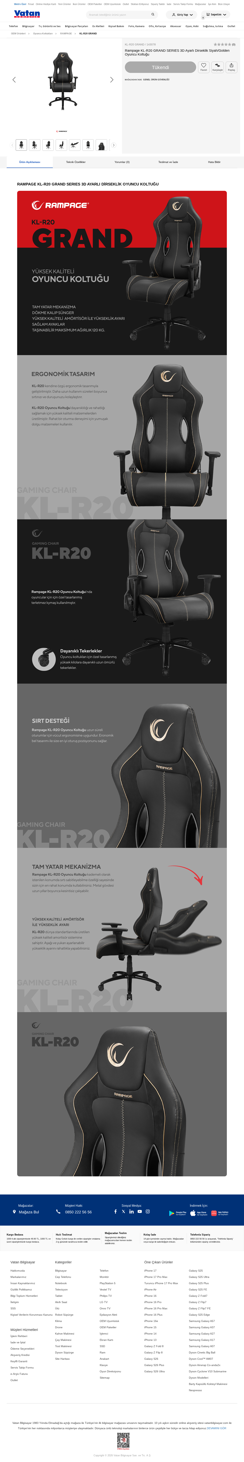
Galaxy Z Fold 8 (154, 1346)
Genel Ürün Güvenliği (156, 79)
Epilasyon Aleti (108, 1314)
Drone (59, 1327)
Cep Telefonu (63, 1276)
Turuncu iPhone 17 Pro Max (161, 1283)
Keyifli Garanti (18, 1361)
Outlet (231, 26)
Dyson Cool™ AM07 (201, 1358)
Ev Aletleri (98, 26)
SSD (102, 1346)
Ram (102, 1352)
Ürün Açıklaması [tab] (29, 162)
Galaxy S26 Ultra (154, 1371)
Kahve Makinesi (64, 1333)
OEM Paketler (108, 1327)
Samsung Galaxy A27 (202, 1333)
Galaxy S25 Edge (199, 1314)
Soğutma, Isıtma (213, 26)
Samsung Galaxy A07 (202, 1346)
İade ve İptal (17, 1342)
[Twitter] (123, 1212)
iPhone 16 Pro (152, 1302)
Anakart (104, 1358)
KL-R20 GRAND (88, 33)
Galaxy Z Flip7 (197, 1302)
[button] (111, 80)
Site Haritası (62, 1358)
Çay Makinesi (63, 1339)
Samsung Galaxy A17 (202, 1339)
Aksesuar (175, 26)
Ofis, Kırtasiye (157, 26)
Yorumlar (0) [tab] (122, 162)
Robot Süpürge (64, 1314)
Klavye (104, 1365)
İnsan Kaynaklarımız (22, 1283)
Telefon (13, 26)
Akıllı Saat (61, 1302)
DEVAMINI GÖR (216, 1428)
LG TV (104, 1302)
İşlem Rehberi (18, 1336)
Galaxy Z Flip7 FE (200, 1308)
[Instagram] (148, 1212)
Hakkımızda (17, 1270)
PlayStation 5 (108, 1283)
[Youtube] (140, 1212)
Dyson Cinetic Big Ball (202, 1352)
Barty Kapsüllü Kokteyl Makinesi (208, 1383)
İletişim (14, 1302)
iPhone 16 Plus (153, 1314)
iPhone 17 (150, 1270)
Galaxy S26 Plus (154, 1365)
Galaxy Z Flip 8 (153, 1352)
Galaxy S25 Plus (199, 1283)
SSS (13, 1308)
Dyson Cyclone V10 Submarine (207, 1371)
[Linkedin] (131, 1212)
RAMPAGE (66, 33)
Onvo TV (105, 1308)
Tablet (58, 1295)
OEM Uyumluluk (109, 1321)
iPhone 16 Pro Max (155, 1308)
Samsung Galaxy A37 (202, 1327)
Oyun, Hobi (192, 26)
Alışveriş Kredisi (20, 1354)
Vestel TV (105, 1289)
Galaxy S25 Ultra (199, 1276)
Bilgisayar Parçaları (76, 26)
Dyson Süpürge (64, 1352)
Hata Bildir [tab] (214, 162)
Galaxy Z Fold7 (198, 1295)
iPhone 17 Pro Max (155, 1276)
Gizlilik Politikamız (21, 1289)
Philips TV (106, 1295)
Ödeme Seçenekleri (22, 1348)
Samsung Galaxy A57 (202, 1321)
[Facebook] (115, 1212)
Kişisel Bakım (116, 26)
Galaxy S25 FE (198, 1289)
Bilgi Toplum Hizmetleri (24, 1295)
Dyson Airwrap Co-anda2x (204, 1365)
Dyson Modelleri (198, 1377)
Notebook (61, 1283)
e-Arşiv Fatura (19, 1373)
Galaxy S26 (151, 1358)
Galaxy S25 (196, 1270)
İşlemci (104, 1333)
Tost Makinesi (63, 1346)
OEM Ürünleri (18, 33)
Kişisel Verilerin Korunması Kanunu (31, 1314)
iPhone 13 (150, 1339)
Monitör (104, 1276)
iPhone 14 (150, 1333)
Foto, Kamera (136, 26)
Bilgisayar (28, 26)
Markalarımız (18, 1276)
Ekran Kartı (106, 1339)
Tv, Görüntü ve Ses (50, 26)
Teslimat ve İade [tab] (168, 162)
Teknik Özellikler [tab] (76, 162)
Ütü (57, 1308)
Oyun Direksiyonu (110, 1371)
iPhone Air (150, 1289)
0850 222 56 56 (78, 1212)
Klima (58, 1321)
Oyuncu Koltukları (43, 33)
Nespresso (195, 1390)
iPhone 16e (151, 1321)
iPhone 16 (150, 1295)
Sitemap (105, 1377)
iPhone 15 (150, 1327)
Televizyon (61, 1289)
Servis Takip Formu (22, 1367)
